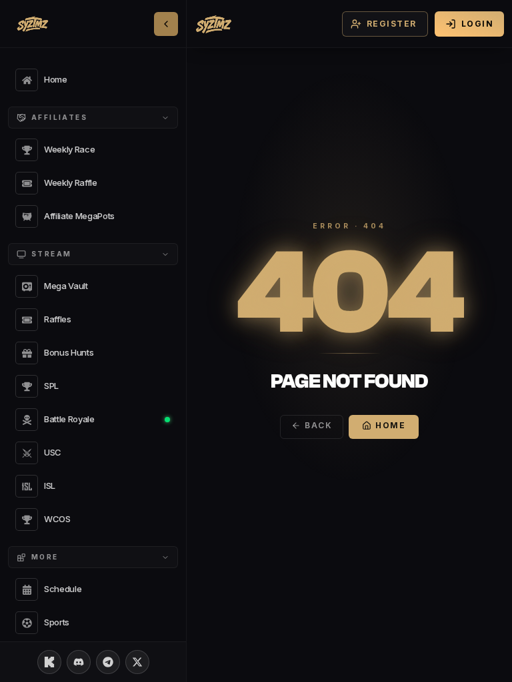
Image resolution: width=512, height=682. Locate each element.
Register (392, 24)
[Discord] (79, 662)
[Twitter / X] (137, 662)
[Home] (214, 24)
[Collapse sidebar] (166, 24)
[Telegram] (108, 662)
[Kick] (49, 662)
